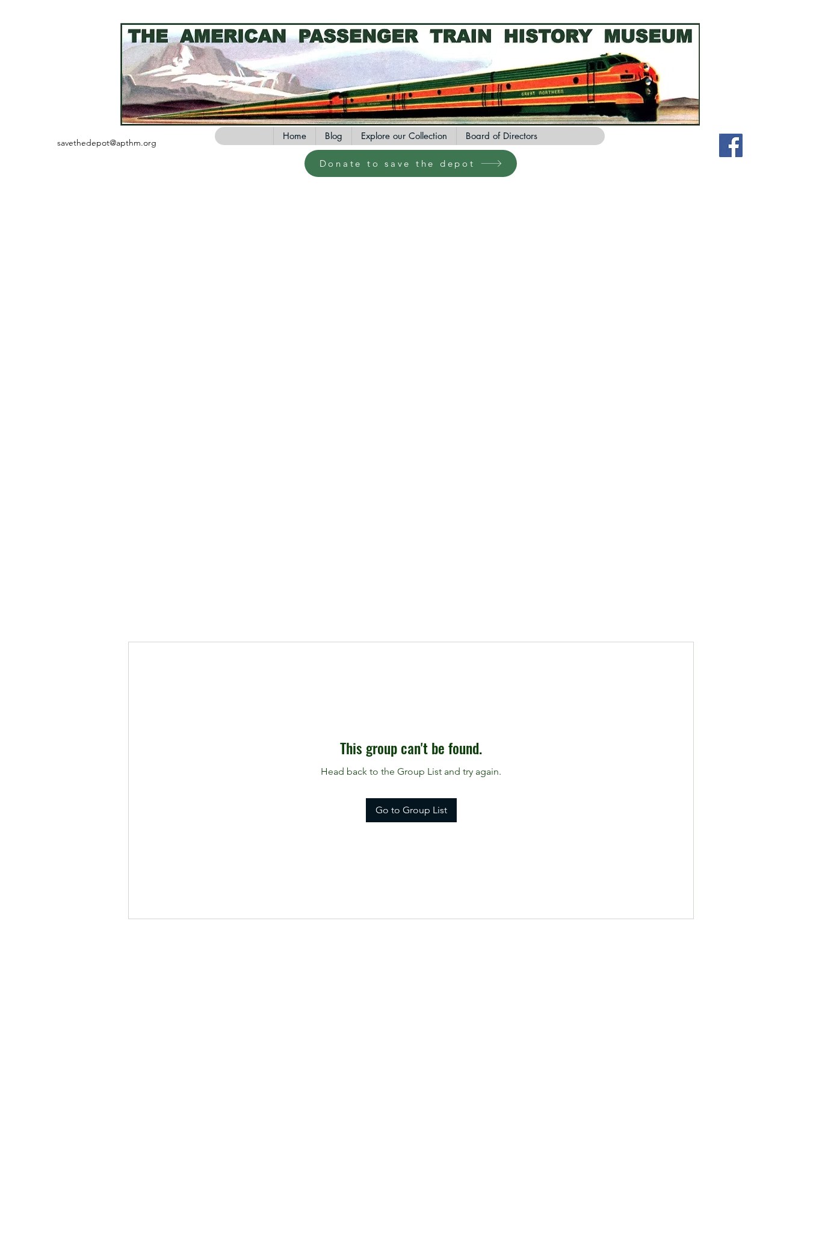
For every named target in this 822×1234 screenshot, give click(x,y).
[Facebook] (731, 145)
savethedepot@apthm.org (106, 142)
